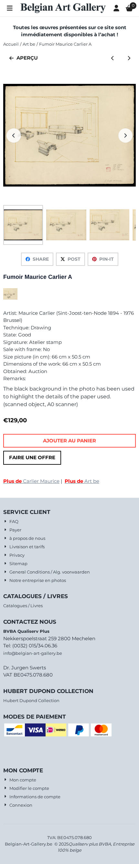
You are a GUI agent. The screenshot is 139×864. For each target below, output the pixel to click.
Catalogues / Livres (23, 605)
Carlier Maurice (31, 481)
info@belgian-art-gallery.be (32, 653)
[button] (9, 8)
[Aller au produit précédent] (113, 58)
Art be (82, 481)
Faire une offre (32, 457)
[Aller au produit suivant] (129, 58)
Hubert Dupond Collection (31, 700)
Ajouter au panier (69, 441)
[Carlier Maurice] (10, 298)
